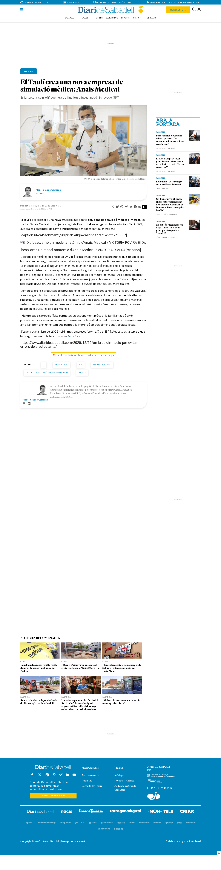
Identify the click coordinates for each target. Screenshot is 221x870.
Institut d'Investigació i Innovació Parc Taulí (47, 372)
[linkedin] (29, 404)
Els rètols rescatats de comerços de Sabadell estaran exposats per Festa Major (121, 668)
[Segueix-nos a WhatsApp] (54, 775)
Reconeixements (91, 775)
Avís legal (119, 775)
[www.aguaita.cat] (29, 823)
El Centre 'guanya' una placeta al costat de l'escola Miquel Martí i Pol (80, 666)
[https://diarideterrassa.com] (91, 811)
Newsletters (178, 9)
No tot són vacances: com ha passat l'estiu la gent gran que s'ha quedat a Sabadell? (169, 229)
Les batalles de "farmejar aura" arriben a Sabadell (169, 183)
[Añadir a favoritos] (144, 207)
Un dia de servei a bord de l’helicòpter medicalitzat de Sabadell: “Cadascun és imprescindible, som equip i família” (170, 205)
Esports (125, 17)
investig (82, 372)
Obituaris (151, 17)
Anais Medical (61, 364)
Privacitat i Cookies (124, 780)
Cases (173, 2)
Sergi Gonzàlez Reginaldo (167, 214)
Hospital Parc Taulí (102, 364)
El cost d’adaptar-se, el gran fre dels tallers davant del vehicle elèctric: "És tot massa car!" (170, 162)
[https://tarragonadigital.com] (125, 811)
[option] (83, 143)
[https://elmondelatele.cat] (160, 811)
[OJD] (153, 797)
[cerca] (194, 10)
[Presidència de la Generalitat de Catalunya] (161, 776)
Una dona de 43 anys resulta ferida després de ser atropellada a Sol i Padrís (38, 668)
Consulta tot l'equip (92, 786)
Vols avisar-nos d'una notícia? (120, 2)
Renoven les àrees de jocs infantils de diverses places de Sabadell (38, 702)
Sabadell (71, 17)
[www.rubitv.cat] (179, 823)
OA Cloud (195, 841)
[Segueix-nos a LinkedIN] (67, 775)
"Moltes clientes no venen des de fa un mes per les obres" (121, 702)
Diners (99, 17)
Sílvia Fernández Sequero (166, 237)
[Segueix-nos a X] (39, 776)
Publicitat (87, 780)
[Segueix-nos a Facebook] (32, 776)
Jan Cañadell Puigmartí (165, 148)
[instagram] (24, 404)
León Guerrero (162, 188)
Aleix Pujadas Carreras (48, 189)
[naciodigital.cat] (47, 823)
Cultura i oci (112, 17)
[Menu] (21, 10)
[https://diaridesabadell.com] (40, 812)
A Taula (164, 2)
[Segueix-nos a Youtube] (74, 776)
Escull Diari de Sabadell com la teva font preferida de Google (85, 355)
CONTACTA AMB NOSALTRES (53, 795)
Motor (198, 2)
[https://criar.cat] (187, 812)
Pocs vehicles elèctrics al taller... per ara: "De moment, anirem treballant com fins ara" (170, 140)
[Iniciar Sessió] (199, 10)
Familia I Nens (186, 2)
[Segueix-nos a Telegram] (61, 776)
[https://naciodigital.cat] (66, 811)
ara (80, 364)
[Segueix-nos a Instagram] (47, 776)
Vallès (87, 17)
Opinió (137, 17)
